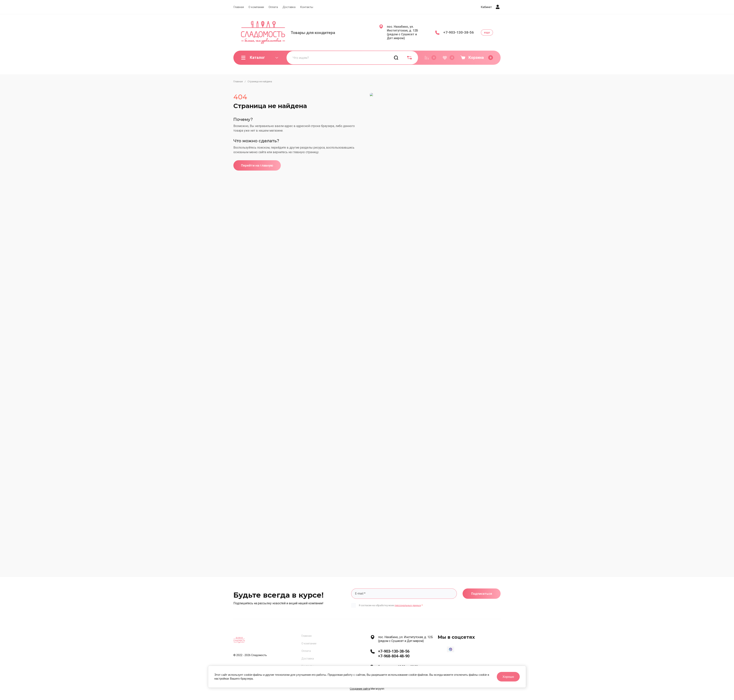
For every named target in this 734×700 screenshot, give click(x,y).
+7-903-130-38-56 (458, 32)
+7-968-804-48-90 (393, 656)
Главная (238, 7)
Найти (396, 57)
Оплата (273, 7)
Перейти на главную (257, 165)
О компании (256, 7)
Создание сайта (360, 688)
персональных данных (408, 605)
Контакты (306, 7)
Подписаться (481, 594)
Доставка (289, 7)
